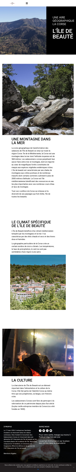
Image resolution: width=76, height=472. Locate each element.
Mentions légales (10, 453)
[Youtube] (50, 430)
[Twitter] (43, 430)
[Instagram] (47, 430)
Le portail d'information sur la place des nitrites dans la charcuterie (54, 442)
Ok (38, 469)
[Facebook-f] (40, 430)
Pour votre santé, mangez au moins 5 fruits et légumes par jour (55, 436)
